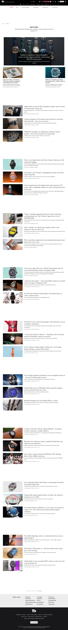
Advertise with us (39, 616)
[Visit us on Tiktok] (50, 1)
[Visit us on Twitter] (41, 1)
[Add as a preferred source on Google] (34, 622)
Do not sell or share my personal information (34, 618)
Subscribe (61, 1)
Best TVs (38, 600)
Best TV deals (51, 602)
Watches (7, 23)
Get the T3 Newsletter (25, 7)
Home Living (32, 4)
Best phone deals (52, 598)
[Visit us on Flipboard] (48, 1)
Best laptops (39, 598)
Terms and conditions (47, 614)
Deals (17, 7)
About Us (40, 614)
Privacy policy (24, 616)
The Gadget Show (45, 7)
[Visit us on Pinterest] (43, 1)
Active (27, 4)
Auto (42, 4)
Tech (23, 4)
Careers (45, 616)
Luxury (38, 4)
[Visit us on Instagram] (47, 1)
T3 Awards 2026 (35, 7)
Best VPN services (28, 604)
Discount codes (51, 604)
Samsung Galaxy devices (30, 600)
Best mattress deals (52, 600)
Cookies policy (31, 616)
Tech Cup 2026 (54, 7)
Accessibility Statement (21, 614)
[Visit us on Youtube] (45, 1)
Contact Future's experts (32, 614)
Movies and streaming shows (30, 602)
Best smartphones (40, 602)
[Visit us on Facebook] (39, 1)
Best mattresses (40, 604)
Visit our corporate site (46, 626)
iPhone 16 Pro (28, 598)
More (46, 4)
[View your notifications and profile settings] (58, 2)
